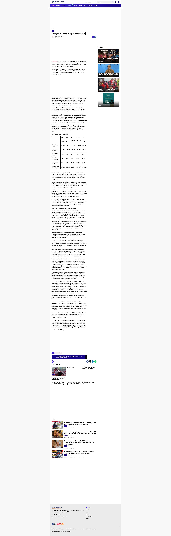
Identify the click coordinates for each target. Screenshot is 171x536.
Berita (65, 425)
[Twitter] (90, 361)
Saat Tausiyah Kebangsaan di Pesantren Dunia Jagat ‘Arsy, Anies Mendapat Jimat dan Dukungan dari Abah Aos (58, 378)
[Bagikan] (95, 37)
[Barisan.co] (58, 2)
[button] (112, 2)
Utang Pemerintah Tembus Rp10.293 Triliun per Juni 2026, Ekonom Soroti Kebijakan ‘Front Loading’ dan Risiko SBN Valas (79, 442)
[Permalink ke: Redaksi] (53, 37)
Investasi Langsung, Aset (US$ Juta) (88, 383)
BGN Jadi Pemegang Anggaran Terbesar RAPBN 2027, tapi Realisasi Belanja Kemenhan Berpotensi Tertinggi (80, 432)
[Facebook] (87, 361)
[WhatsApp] (95, 361)
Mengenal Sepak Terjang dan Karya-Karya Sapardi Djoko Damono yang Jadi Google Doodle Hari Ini (58, 384)
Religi (87, 512)
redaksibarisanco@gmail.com (61, 517)
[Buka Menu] (118, 2)
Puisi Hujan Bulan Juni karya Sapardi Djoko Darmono (89, 368)
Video (65, 455)
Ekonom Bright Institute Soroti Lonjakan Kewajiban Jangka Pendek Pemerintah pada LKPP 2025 (79, 452)
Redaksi (56, 36)
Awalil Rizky (59, 352)
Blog (52, 30)
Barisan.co (54, 61)
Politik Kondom (70, 367)
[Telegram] (93, 361)
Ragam (88, 514)
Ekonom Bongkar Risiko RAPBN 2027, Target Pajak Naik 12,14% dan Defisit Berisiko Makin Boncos (80, 423)
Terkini (87, 510)
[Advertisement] (85, 17)
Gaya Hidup (89, 516)
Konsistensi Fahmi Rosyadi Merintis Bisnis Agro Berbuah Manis (74, 383)
